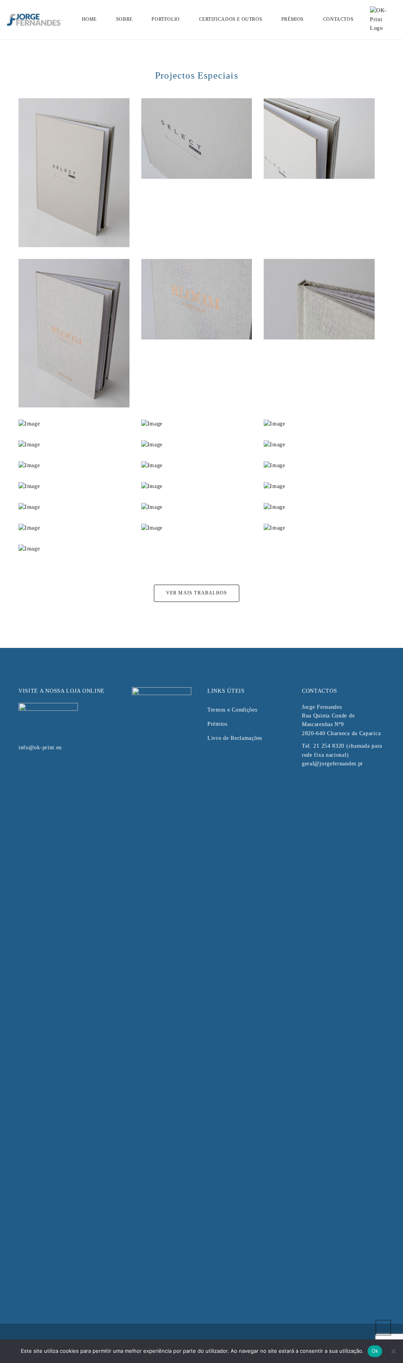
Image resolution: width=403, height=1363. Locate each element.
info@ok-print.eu (40, 747)
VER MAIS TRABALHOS (196, 593)
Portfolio (165, 19)
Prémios (292, 19)
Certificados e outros (231, 19)
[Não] (393, 1351)
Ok (375, 1351)
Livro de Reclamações (234, 738)
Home (89, 19)
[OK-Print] (382, 19)
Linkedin (320, 785)
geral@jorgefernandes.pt (332, 764)
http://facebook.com (306, 785)
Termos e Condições (232, 710)
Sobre (124, 19)
